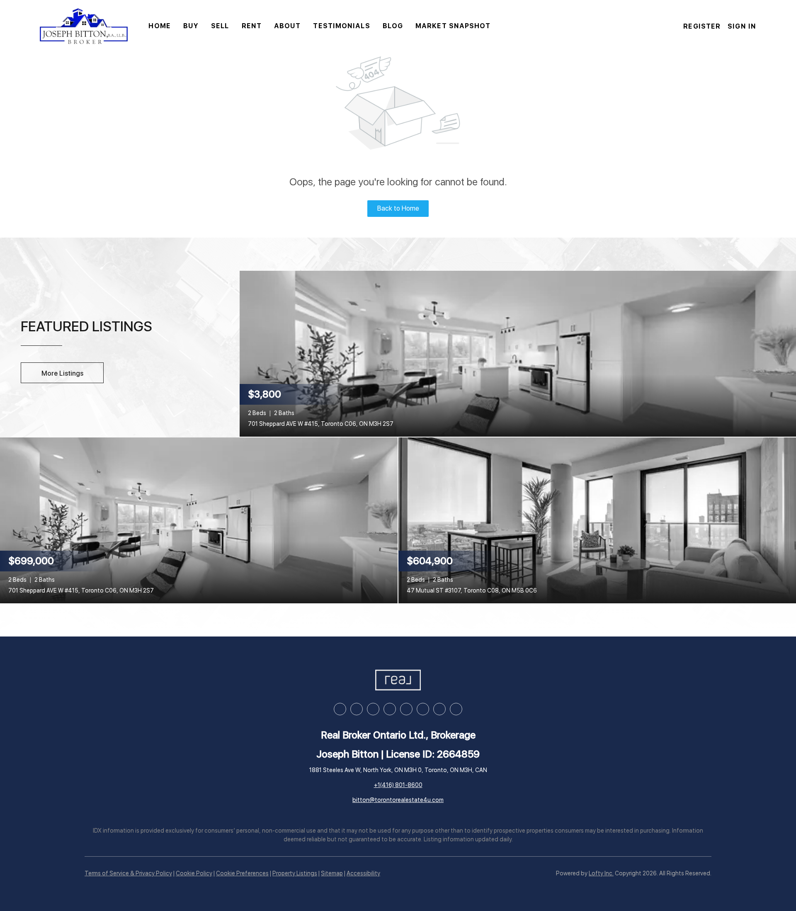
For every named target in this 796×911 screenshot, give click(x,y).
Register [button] (702, 26)
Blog (393, 26)
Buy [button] (191, 26)
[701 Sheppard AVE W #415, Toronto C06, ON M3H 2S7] (518, 353)
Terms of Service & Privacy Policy (128, 873)
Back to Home (398, 208)
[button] (84, 26)
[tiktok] (423, 709)
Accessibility (363, 873)
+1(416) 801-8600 (398, 785)
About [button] (287, 26)
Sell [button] (220, 26)
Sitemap (332, 873)
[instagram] (389, 709)
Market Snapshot (453, 26)
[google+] (456, 709)
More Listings (62, 373)
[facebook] (340, 709)
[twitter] (373, 709)
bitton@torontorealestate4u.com (398, 800)
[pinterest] (439, 709)
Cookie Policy (194, 873)
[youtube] (406, 709)
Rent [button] (252, 26)
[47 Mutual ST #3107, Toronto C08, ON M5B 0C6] (597, 519)
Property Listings (294, 873)
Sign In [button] (742, 26)
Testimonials (341, 26)
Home (159, 26)
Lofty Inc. (601, 873)
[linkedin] (356, 709)
